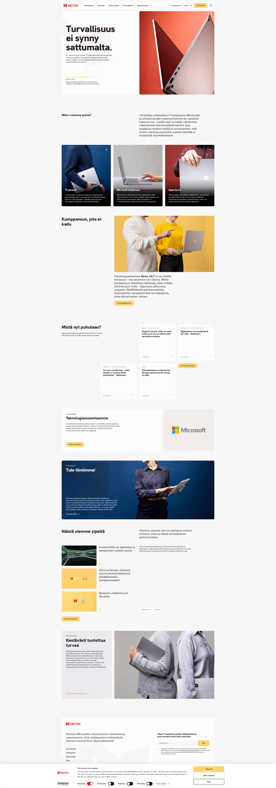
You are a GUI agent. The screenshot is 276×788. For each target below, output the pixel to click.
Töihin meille (71, 756)
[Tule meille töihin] (138, 490)
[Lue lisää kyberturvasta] (189, 175)
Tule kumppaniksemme (124, 303)
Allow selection (209, 775)
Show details (161, 784)
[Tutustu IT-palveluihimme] (86, 175)
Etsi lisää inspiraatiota (187, 366)
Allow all (209, 769)
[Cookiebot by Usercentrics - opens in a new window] (63, 783)
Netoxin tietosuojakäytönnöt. (190, 750)
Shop (68, 760)
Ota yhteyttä (201, 5)
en (211, 5)
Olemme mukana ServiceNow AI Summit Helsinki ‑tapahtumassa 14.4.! (83, 83)
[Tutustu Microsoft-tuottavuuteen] (138, 175)
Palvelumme (70, 753)
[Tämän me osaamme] (138, 430)
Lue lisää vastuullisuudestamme (76, 693)
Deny (209, 782)
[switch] (111, 783)
